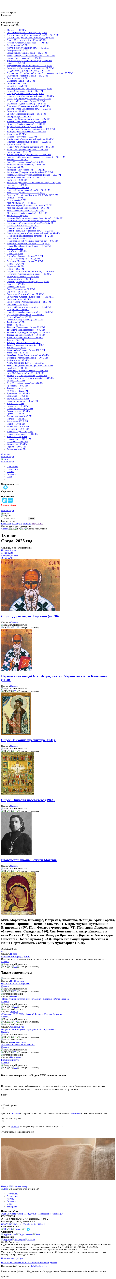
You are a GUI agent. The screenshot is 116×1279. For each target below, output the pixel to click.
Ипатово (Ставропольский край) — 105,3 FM (29, 142)
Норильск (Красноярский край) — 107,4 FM (28, 243)
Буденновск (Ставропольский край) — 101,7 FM (30, 68)
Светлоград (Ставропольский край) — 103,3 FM (30, 297)
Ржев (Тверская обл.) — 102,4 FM (23, 276)
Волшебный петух (10, 1060)
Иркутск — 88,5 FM (16, 144)
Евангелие (6, 523)
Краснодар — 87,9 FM (17, 185)
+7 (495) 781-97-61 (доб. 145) (32, 1224)
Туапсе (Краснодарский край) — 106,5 (25, 345)
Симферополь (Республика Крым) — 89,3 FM (29, 302)
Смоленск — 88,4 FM (17, 304)
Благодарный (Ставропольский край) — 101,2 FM (31, 55)
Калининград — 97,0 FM (19, 152)
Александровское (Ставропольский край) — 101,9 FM (33, 35)
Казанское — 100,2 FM (18, 426)
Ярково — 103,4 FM (16, 449)
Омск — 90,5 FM (15, 248)
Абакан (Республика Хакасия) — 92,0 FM (27, 32)
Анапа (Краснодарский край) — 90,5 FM (26, 40)
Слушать (5, 622)
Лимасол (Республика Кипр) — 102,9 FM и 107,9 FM (32, 195)
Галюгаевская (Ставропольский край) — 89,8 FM (30, 96)
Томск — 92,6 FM (15, 340)
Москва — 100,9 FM (16, 30)
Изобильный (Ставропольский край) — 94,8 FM (30, 139)
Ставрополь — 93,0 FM (18, 309)
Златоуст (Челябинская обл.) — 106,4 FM (26, 131)
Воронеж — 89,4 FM (17, 86)
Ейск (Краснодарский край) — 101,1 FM (26, 114)
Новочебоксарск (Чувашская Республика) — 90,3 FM (32, 241)
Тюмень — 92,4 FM (16, 347)
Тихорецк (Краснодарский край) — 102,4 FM (29, 332)
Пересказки (15, 1057)
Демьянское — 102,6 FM (18, 411)
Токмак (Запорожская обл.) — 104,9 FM (26, 335)
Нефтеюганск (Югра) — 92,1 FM (22, 225)
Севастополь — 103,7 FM (19, 299)
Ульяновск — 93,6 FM (17, 352)
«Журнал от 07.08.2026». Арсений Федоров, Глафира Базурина (31, 1014)
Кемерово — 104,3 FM (17, 159)
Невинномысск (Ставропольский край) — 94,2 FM (31, 220)
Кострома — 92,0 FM (17, 180)
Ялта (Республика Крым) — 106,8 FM (25, 383)
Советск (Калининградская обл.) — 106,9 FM (29, 307)
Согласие (15, 1113)
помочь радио (7, 456)
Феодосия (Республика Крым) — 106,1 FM (27, 358)
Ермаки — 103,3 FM (16, 413)
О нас (9, 476)
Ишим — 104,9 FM (16, 424)
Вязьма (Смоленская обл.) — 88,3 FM (25, 91)
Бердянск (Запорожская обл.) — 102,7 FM (27, 53)
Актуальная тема (18, 1042)
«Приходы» (57, 1214)
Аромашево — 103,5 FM (18, 393)
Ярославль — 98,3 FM (17, 386)
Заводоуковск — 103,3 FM (19, 416)
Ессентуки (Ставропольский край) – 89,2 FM (28, 119)
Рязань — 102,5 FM (16, 284)
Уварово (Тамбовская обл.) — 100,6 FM (26, 350)
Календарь (17, 523)
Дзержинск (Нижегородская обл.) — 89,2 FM (28, 106)
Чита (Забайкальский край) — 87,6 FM (25, 373)
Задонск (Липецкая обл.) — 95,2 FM (24, 126)
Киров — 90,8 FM (15, 167)
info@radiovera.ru (9, 1224)
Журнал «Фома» (9, 1214)
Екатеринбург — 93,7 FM (19, 116)
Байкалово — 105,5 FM (18, 396)
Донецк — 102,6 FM (16, 111)
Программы (12, 466)
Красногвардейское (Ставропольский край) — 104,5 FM (34, 182)
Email (4, 1095)
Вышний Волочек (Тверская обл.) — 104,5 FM (29, 88)
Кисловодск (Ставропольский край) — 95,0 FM (30, 172)
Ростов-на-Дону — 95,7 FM (20, 279)
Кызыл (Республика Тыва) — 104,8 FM (26, 192)
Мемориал (12, 1206)
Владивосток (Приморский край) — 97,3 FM (28, 70)
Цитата (13, 954)
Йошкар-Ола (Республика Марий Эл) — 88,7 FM (30, 147)
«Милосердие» (44, 1214)
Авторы (10, 471)
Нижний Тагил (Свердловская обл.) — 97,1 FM (30, 231)
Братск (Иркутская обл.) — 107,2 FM (24, 58)
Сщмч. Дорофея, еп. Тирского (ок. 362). (31, 616)
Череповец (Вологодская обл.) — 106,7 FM (27, 370)
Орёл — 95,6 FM (15, 253)
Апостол (27, 523)
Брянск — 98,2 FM (16, 63)
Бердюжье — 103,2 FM (18, 398)
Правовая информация (12, 1258)
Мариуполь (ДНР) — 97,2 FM (21, 203)
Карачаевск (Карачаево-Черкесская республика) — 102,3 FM (36, 157)
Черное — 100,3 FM (16, 446)
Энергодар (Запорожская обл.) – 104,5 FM (27, 375)
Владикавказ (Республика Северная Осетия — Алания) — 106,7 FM (40, 73)
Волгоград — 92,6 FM (17, 78)
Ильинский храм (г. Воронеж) (15, 983)
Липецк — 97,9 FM (16, 197)
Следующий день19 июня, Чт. (9, 556)
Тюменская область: (16, 388)
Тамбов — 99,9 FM (16, 322)
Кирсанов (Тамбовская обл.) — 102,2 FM (26, 170)
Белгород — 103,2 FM (17, 50)
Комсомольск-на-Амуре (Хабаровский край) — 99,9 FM (34, 175)
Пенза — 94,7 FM (15, 264)
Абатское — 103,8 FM (17, 391)
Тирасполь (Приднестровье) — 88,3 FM (26, 330)
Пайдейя (14, 996)
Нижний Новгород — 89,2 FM (21, 228)
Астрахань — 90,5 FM (17, 45)
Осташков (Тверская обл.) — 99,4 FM (25, 261)
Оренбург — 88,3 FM (17, 251)
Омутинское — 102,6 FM (19, 439)
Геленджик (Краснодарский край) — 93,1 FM (29, 98)
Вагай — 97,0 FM (15, 403)
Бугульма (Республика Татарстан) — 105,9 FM (29, 65)
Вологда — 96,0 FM (16, 83)
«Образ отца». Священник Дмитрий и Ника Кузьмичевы (28, 1029)
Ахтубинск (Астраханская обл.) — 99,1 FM (28, 48)
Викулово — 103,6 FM (18, 406)
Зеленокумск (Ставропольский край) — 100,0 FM (31, 129)
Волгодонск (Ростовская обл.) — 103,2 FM (27, 76)
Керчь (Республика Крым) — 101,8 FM (25, 162)
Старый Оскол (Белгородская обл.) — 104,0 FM (30, 312)
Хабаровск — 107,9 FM (18, 360)
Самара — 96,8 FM (16, 286)
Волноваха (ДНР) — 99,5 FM (21, 81)
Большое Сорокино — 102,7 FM (22, 401)
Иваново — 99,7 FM (16, 134)
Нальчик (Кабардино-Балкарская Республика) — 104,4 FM (35, 218)
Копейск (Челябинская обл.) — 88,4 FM (26, 177)
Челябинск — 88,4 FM (17, 368)
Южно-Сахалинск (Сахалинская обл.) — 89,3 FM (30, 378)
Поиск (31, 518)
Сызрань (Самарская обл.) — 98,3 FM (25, 319)
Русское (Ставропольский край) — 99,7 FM (28, 281)
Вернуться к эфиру (10, 22)
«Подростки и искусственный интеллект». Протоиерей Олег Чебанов (35, 999)
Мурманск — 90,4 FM (17, 215)
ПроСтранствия (17, 981)
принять (5, 1276)
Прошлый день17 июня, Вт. (8, 551)
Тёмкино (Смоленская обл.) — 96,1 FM (26, 327)
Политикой (75, 1113)
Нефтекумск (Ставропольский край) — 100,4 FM (30, 223)
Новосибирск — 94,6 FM (19, 238)
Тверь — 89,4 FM (15, 325)
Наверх (5, 1186)
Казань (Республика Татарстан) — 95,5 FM (27, 149)
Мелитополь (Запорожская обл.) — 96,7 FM (28, 208)
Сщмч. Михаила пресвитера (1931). (28, 740)
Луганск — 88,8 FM (16, 200)
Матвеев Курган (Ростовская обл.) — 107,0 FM (29, 205)
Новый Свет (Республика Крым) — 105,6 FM (29, 246)
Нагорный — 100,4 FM (18, 429)
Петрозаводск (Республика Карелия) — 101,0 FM (30, 271)
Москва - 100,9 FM (10, 25)
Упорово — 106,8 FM (17, 444)
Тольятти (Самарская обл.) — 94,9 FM (25, 337)
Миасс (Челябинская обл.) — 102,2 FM (25, 210)
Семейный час (17, 1027)
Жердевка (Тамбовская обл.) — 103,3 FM (26, 124)
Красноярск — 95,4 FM (18, 187)
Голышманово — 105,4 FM (20, 408)
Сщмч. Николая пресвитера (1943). (28, 800)
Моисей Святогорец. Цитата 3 (15, 956)
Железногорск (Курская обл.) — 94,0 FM (26, 121)
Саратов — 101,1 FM (17, 291)
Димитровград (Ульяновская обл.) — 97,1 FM (29, 109)
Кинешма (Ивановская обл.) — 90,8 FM (26, 164)
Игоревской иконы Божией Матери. (29, 860)
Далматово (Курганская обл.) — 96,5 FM (26, 103)
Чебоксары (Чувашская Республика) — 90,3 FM (30, 365)
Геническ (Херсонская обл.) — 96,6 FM (26, 101)
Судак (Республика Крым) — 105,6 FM (25, 314)
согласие (15, 1126)
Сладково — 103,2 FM (17, 441)
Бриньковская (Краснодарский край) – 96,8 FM (29, 60)
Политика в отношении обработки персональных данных (29, 1262)
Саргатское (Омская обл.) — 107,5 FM (25, 294)
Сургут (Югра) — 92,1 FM (19, 317)
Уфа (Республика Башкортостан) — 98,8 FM (28, 355)
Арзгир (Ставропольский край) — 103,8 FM (28, 42)
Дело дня (5, 454)
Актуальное (37, 523)
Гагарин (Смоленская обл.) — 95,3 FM (25, 93)
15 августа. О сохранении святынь (18, 1044)
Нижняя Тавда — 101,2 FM (20, 431)
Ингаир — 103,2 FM (16, 419)
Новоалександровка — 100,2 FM (22, 434)
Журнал (14, 1011)
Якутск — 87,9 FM (16, 380)
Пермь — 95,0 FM (15, 266)
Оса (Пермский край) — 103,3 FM (23, 258)
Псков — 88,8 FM (15, 269)
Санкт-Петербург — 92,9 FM (21, 289)
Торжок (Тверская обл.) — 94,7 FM (23, 342)
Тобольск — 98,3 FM (17, 436)
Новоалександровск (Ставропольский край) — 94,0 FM (33, 233)
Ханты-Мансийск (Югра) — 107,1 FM (25, 363)
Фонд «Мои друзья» (27, 1214)
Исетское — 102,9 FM (17, 421)
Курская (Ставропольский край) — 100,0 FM (28, 190)
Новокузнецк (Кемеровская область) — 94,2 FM (30, 236)
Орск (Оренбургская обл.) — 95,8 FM (25, 256)
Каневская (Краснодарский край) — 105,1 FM (29, 154)
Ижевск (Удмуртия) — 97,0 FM (22, 137)
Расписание (12, 469)
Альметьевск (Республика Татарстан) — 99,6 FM (30, 37)
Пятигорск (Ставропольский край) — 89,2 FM (29, 274)
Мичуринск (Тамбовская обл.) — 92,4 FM (27, 213)
